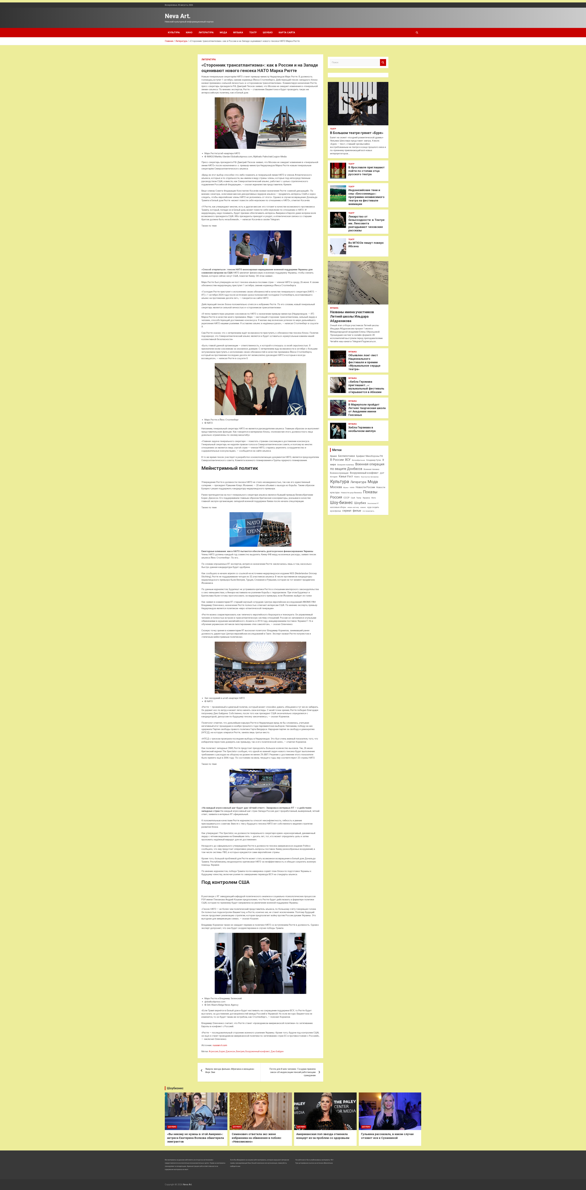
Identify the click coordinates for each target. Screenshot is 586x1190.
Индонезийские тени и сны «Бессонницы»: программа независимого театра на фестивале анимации (366, 197)
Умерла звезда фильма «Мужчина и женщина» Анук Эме (229, 1071)
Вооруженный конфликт (257, 1051)
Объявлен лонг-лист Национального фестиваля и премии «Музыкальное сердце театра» (364, 362)
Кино (189, 32)
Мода (223, 32)
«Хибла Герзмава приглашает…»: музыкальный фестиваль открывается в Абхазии (366, 387)
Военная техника (371, 469)
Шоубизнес (175, 1088)
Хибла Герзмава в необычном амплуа (362, 429)
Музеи (345, 488)
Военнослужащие (339, 473)
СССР (346, 497)
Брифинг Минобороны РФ (369, 456)
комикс (363, 507)
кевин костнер (353, 507)
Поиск (383, 62)
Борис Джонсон (227, 1051)
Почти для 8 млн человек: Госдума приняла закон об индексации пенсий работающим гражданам (292, 1072)
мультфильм (335, 511)
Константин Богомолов (369, 477)
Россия (336, 497)
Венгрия (240, 1051)
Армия (333, 456)
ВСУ (348, 460)
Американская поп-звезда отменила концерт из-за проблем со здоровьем (322, 1136)
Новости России (365, 487)
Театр (253, 32)
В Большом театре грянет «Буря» (356, 133)
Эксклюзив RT (373, 503)
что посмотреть (368, 511)
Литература (206, 32)
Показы (370, 492)
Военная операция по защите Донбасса (357, 466)
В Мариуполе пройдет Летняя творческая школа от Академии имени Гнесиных (367, 410)
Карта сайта (287, 32)
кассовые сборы (338, 507)
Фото (373, 498)
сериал (346, 510)
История (333, 477)
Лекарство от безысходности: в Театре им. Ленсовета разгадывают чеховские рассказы (366, 223)
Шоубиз (268, 32)
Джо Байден (277, 1051)
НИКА (352, 488)
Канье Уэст (346, 476)
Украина (366, 498)
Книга (357, 477)
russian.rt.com (220, 1045)
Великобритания (358, 460)
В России (337, 460)
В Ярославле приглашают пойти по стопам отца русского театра (366, 171)
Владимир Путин (373, 460)
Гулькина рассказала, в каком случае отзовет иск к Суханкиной (387, 1136)
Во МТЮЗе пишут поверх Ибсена (366, 244)
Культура (174, 32)
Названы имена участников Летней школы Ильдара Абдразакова (352, 316)
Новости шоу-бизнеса (351, 492)
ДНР (382, 473)
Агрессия (213, 1051)
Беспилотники (346, 456)
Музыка (238, 32)
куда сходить (373, 507)
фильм (357, 510)
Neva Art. (178, 16)
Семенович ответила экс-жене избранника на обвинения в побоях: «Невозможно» (257, 1137)
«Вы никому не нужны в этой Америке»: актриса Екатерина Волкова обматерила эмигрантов (195, 1137)
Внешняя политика (345, 465)
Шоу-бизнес (341, 502)
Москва (336, 487)
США (353, 498)
